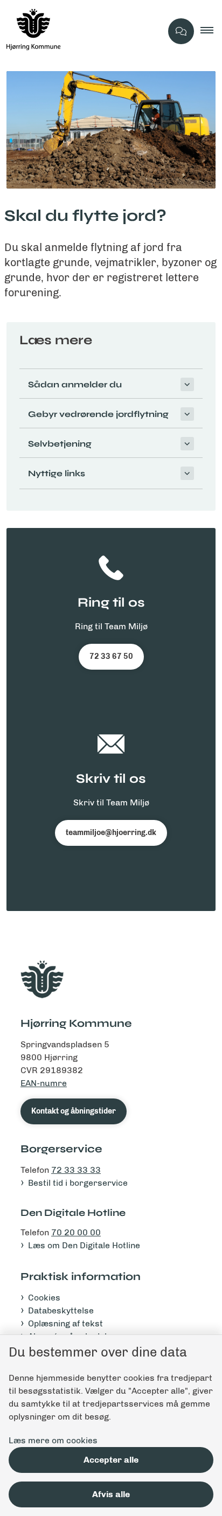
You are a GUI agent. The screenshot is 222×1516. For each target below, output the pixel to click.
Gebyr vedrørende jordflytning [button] (98, 414)
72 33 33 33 (76, 1170)
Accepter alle (111, 1460)
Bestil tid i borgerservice (78, 1183)
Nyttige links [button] (56, 473)
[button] (211, 31)
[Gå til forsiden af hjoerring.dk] (81, 31)
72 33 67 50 (111, 656)
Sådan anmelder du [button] (75, 384)
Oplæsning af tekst (65, 1323)
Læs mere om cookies (53, 1440)
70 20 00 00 (76, 1232)
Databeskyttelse (61, 1310)
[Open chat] (181, 31)
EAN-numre (43, 1083)
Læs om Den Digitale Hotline (84, 1245)
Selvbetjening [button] (60, 444)
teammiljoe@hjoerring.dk (111, 832)
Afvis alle (111, 1494)
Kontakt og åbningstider (73, 1111)
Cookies (44, 1297)
